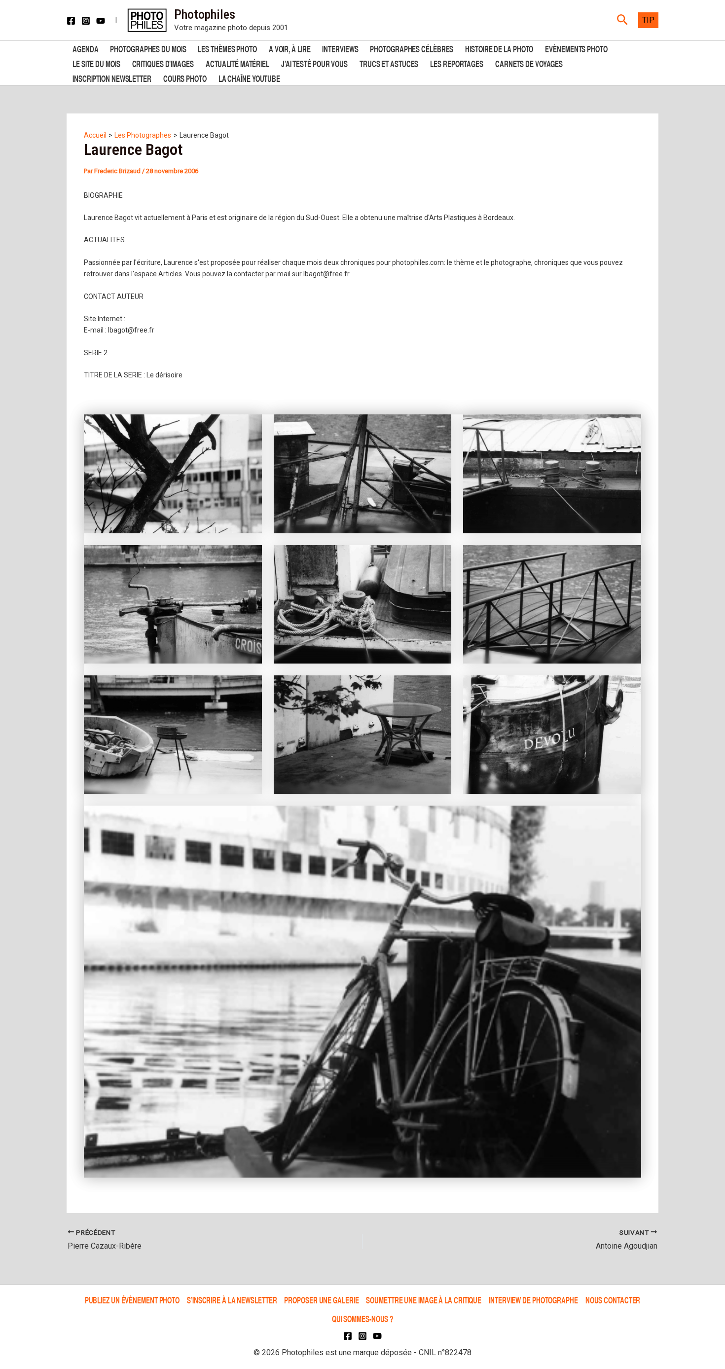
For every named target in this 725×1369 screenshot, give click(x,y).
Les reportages (456, 63)
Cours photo (185, 77)
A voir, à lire (290, 48)
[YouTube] (100, 20)
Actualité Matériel (237, 63)
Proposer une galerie (321, 1299)
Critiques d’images (163, 63)
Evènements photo (576, 48)
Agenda (85, 48)
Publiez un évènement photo (132, 1299)
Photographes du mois (148, 48)
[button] (622, 20)
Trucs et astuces (389, 63)
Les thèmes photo (227, 48)
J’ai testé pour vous (314, 63)
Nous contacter (613, 1299)
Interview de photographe (533, 1299)
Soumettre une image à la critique (423, 1299)
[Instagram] (85, 20)
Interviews (340, 48)
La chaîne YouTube (249, 77)
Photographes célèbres (411, 48)
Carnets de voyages (529, 63)
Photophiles (204, 14)
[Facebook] (71, 20)
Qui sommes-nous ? (362, 1318)
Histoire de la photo (499, 48)
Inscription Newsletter (111, 77)
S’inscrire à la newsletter (232, 1299)
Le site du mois (96, 63)
